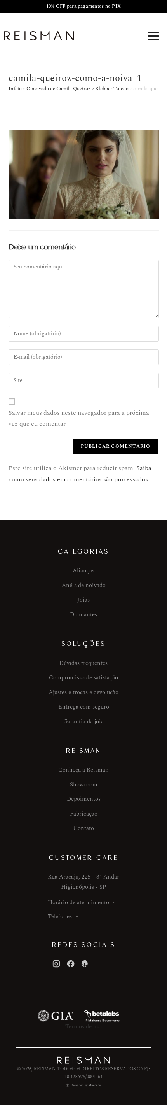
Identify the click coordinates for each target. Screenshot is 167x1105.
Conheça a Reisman (83, 769)
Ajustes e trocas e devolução (83, 692)
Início (15, 89)
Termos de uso (83, 1026)
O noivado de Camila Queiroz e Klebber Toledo (77, 89)
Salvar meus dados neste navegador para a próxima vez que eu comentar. (79, 418)
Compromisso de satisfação (83, 677)
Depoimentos (84, 799)
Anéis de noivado (84, 585)
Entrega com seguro (83, 706)
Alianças (83, 570)
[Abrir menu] (153, 35)
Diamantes (83, 614)
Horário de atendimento (78, 902)
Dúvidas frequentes (83, 663)
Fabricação (83, 813)
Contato (83, 828)
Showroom (83, 784)
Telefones (60, 916)
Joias (83, 599)
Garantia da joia (83, 721)
